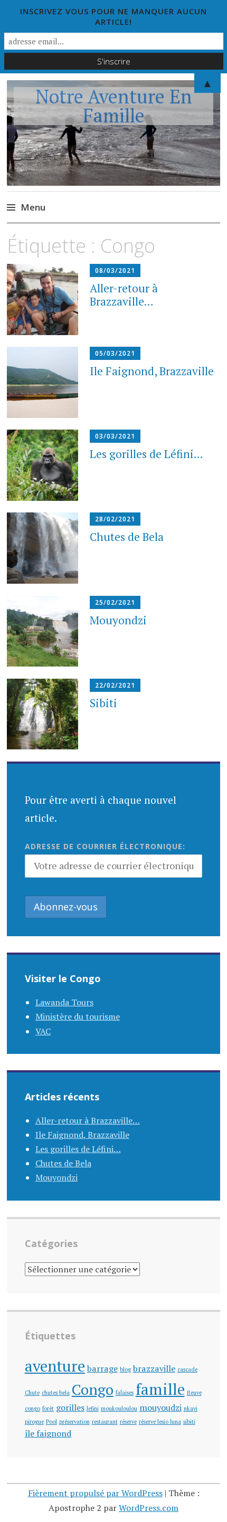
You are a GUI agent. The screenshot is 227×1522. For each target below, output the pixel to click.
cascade (187, 1369)
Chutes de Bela (127, 536)
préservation (74, 1421)
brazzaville (154, 1368)
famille (160, 1389)
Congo (93, 1389)
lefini (93, 1408)
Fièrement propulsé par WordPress (95, 1493)
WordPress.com (148, 1508)
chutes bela (56, 1392)
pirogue (34, 1421)
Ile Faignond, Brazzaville (152, 371)
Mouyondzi (118, 620)
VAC (43, 1031)
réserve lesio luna (160, 1421)
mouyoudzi (160, 1407)
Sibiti (103, 703)
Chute (32, 1392)
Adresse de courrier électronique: (105, 846)
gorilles (70, 1407)
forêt (48, 1408)
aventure (55, 1366)
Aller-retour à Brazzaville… (124, 295)
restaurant (105, 1421)
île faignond (48, 1433)
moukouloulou (119, 1408)
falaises (125, 1392)
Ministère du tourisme (77, 1016)
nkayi (190, 1408)
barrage (102, 1368)
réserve (128, 1421)
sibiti (189, 1421)
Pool (51, 1421)
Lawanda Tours (64, 1002)
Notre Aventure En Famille (113, 106)
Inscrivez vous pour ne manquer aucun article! (113, 16)
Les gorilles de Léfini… (146, 453)
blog (125, 1369)
